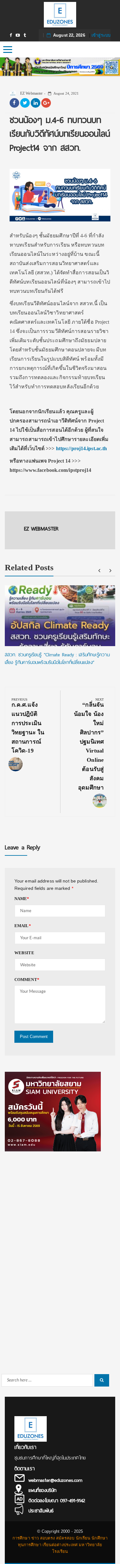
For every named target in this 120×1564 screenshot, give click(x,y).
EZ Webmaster (31, 93)
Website (24, 952)
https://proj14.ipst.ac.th (81, 448)
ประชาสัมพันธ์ (40, 1511)
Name (21, 898)
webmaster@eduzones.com (55, 1480)
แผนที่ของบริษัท (42, 1490)
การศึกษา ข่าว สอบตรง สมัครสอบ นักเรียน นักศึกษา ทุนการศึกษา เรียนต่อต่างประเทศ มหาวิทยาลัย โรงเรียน (60, 1545)
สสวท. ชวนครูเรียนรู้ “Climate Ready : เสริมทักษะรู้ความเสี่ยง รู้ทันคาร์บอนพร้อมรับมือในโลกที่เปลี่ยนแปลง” (57, 659)
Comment (26, 979)
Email (22, 925)
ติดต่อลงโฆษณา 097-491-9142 (56, 1500)
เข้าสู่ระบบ (101, 35)
